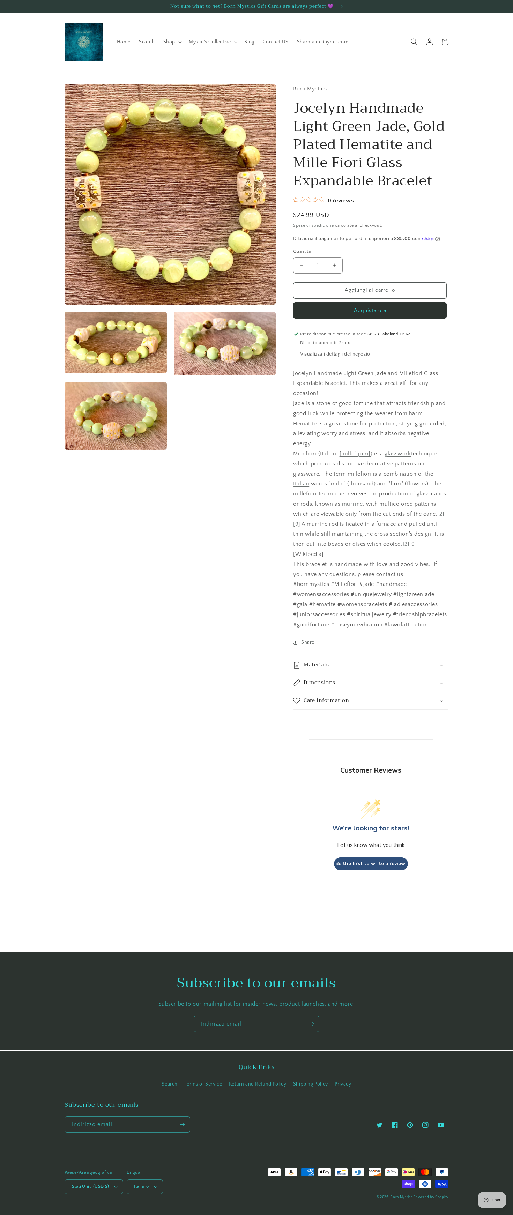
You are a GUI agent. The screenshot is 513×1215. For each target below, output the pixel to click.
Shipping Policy (310, 1084)
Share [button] (307, 642)
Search (170, 1084)
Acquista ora (370, 310)
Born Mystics (401, 1197)
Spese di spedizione (313, 225)
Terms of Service (203, 1084)
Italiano (141, 1186)
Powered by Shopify (431, 1197)
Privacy (343, 1084)
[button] (172, 42)
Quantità (302, 251)
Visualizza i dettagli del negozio (335, 354)
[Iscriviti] (311, 1024)
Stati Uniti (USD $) (90, 1186)
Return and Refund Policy (257, 1084)
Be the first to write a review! (371, 863)
